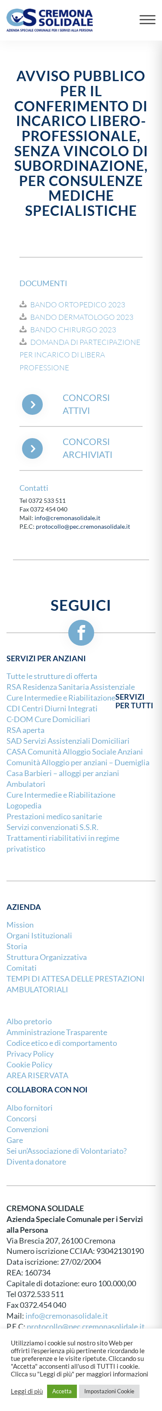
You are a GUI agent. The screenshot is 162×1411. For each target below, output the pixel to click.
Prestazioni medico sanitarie (54, 816)
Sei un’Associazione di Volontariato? (66, 1151)
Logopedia (23, 806)
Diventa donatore (36, 1162)
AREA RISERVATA (37, 1075)
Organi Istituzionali (39, 935)
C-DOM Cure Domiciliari (48, 719)
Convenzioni (27, 1129)
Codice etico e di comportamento (61, 1043)
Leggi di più (27, 1391)
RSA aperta (25, 730)
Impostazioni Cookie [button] (109, 1391)
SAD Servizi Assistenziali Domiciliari (68, 741)
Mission (20, 925)
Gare (14, 1140)
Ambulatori (25, 784)
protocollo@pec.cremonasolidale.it (83, 526)
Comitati (21, 968)
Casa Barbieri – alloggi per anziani (62, 773)
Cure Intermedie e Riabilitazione (60, 795)
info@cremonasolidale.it (67, 518)
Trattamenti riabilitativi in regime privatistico (62, 843)
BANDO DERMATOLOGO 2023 (81, 317)
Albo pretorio (29, 1021)
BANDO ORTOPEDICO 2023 (77, 305)
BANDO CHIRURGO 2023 (73, 330)
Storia (16, 946)
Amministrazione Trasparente (56, 1032)
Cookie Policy (29, 1065)
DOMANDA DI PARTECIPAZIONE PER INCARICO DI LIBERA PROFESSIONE (79, 354)
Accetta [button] (62, 1391)
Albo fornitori (29, 1108)
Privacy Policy (30, 1054)
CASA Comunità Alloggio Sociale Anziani (74, 752)
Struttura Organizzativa (46, 957)
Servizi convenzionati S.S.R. (52, 827)
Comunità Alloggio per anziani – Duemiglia (77, 762)
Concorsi (21, 1118)
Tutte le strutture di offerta (51, 676)
